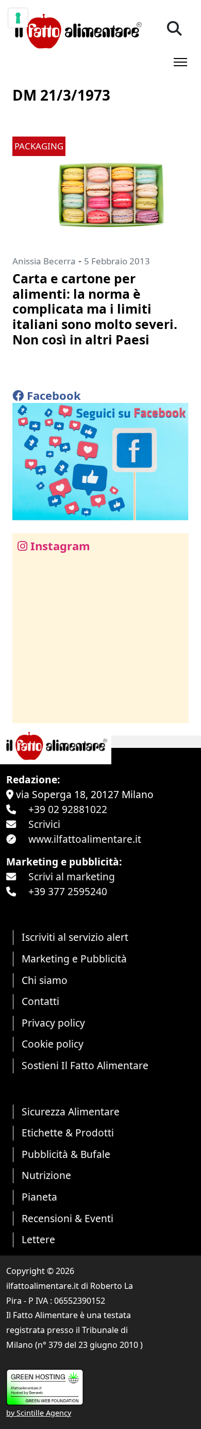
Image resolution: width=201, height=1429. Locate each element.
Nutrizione (46, 1175)
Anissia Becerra (44, 261)
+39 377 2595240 (67, 891)
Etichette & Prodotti (68, 1133)
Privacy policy (53, 1023)
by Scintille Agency (38, 1413)
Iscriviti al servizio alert (75, 937)
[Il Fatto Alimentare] (77, 30)
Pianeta (39, 1197)
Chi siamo (45, 980)
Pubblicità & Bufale (66, 1154)
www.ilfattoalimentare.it (84, 839)
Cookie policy (52, 1044)
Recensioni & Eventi (67, 1218)
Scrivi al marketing (71, 876)
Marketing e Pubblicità (74, 958)
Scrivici (44, 824)
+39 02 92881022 (67, 809)
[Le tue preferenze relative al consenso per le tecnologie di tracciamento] (18, 18)
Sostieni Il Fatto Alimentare (85, 1065)
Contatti (40, 1001)
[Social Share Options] (27, 709)
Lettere (38, 1239)
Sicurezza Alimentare (71, 1111)
